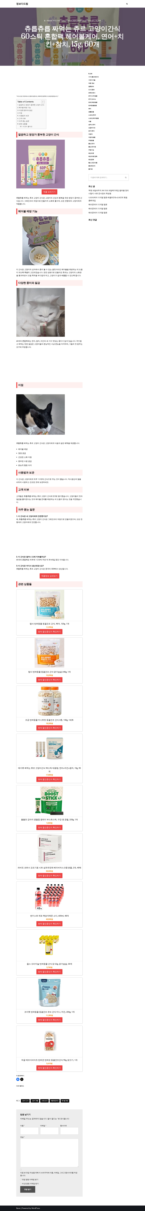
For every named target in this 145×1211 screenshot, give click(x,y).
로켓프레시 (91, 93)
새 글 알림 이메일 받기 (30, 1183)
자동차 (90, 134)
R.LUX (90, 74)
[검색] (127, 4)
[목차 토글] (42, 102)
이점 (20, 113)
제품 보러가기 (49, 192)
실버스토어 (91, 124)
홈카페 (90, 169)
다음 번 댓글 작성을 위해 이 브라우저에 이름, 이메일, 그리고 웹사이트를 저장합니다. (48, 1174)
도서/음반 (91, 89)
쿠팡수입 (91, 150)
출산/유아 (91, 143)
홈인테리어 (91, 166)
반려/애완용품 (92, 102)
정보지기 (74, 53)
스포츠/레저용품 (93, 118)
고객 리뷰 (22, 118)
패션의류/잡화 (92, 156)
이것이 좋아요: (27, 127)
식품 (89, 121)
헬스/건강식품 (92, 163)
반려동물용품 (92, 105)
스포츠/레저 (92, 115)
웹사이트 (63, 1126)
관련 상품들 (23, 124)
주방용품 (91, 140)
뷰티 (89, 108)
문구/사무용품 (92, 96)
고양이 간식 (25, 1101)
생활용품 (91, 112)
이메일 (43, 1126)
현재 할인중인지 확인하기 (49, 631)
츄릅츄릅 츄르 (55, 1101)
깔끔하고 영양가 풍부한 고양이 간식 (31, 105)
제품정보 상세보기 (49, 576)
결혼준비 (91, 86)
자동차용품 (91, 137)
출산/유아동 (92, 147)
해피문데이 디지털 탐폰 (97, 204)
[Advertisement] (49, 80)
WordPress (35, 1208)
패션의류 (91, 153)
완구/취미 (91, 131)
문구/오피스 (92, 99)
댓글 (22, 1137)
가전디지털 (91, 80)
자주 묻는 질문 (24, 121)
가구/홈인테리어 (93, 77)
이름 (22, 1126)
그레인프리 (44, 1101)
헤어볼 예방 (65, 1101)
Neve (18, 1208)
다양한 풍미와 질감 (25, 110)
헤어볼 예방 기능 (25, 108)
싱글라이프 (91, 128)
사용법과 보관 (24, 116)
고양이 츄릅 (35, 1101)
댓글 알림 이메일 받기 (30, 1179)
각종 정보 (91, 83)
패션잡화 (91, 159)
